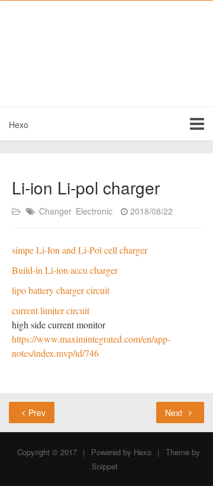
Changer (55, 211)
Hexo (18, 124)
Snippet (105, 466)
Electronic (94, 211)
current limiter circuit (50, 310)
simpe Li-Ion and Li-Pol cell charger (79, 250)
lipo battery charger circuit (60, 290)
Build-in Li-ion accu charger (65, 270)
